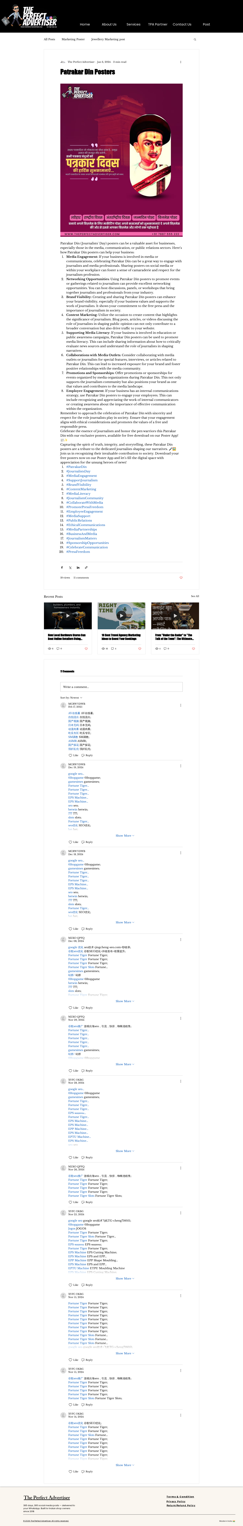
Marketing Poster (73, 39)
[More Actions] (181, 705)
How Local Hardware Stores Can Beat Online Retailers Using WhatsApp (66, 637)
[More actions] (181, 62)
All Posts (49, 39)
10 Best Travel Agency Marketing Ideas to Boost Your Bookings (121, 637)
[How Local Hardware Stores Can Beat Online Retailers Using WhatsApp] (68, 615)
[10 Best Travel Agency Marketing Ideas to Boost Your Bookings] (121, 615)
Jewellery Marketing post (108, 39)
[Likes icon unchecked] (70, 755)
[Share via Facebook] (61, 567)
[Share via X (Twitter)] (70, 567)
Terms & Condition (180, 1496)
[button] (195, 39)
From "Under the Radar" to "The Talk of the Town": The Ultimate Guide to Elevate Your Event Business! (173, 637)
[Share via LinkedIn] (78, 567)
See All (195, 596)
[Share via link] (86, 567)
